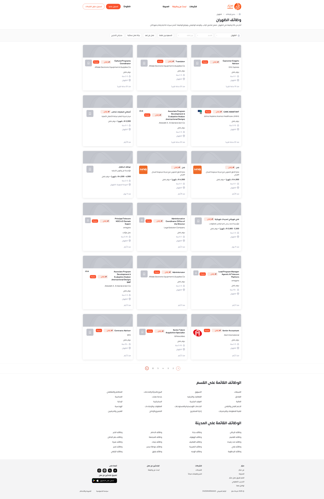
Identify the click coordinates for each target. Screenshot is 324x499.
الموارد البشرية (196, 401)
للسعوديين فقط (165, 35)
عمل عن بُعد (149, 35)
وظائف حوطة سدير (154, 446)
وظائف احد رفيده (234, 442)
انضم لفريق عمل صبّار (236, 477)
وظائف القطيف (195, 442)
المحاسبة (118, 396)
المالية (238, 401)
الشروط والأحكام (85, 491)
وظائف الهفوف (195, 437)
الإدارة (119, 401)
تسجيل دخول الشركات (93, 6)
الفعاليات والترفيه (194, 396)
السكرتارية (157, 401)
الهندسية (118, 406)
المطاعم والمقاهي (114, 392)
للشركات (193, 6)
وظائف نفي (236, 446)
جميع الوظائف (230, 14)
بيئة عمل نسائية (133, 35)
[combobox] (202, 35)
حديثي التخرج (116, 35)
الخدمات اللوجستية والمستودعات (188, 406)
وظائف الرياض (235, 432)
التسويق (198, 392)
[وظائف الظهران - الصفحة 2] (147, 368)
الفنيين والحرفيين (115, 411)
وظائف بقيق (157, 451)
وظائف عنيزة (117, 442)
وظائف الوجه (196, 451)
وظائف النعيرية (195, 446)
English (127, 6)
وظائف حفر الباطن (115, 437)
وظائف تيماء (157, 442)
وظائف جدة (197, 432)
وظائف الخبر (117, 432)
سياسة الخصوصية (102, 491)
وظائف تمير (117, 446)
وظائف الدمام (156, 432)
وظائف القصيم (235, 437)
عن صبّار (241, 470)
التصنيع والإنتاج (155, 411)
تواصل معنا (240, 485)
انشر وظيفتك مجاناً (195, 474)
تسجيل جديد (113, 6)
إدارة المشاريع (196, 411)
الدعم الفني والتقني (233, 406)
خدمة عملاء (157, 396)
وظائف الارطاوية (234, 451)
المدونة (166, 6)
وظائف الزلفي (116, 451)
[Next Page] (147, 368)
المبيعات (237, 392)
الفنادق (238, 396)
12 (153, 368)
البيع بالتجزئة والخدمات (153, 392)
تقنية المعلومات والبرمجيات (230, 411)
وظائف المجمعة (155, 437)
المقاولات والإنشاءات (153, 406)
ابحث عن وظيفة (179, 6)
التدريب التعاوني (238, 481)
